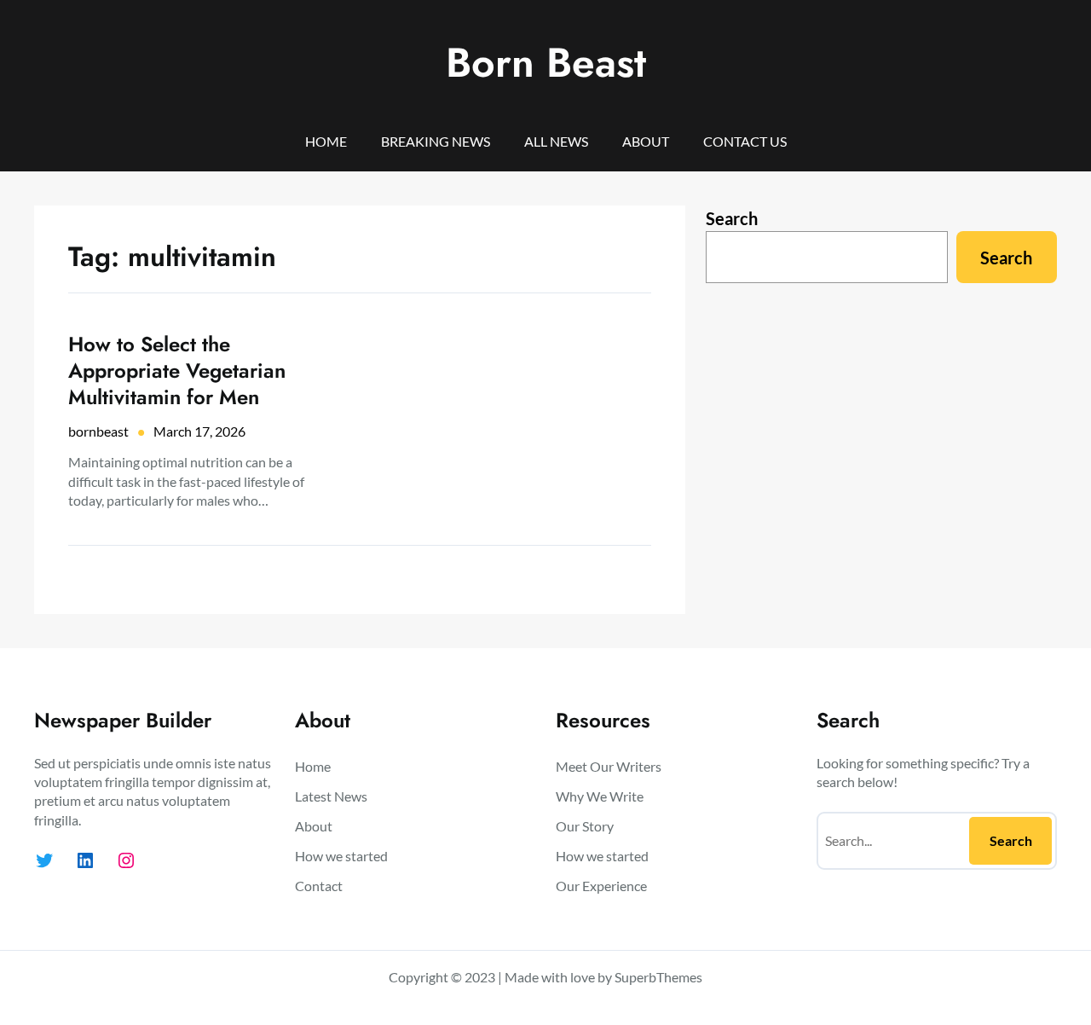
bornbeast (98, 431)
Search (732, 218)
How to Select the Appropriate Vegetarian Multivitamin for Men (177, 371)
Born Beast (546, 62)
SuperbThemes (658, 977)
